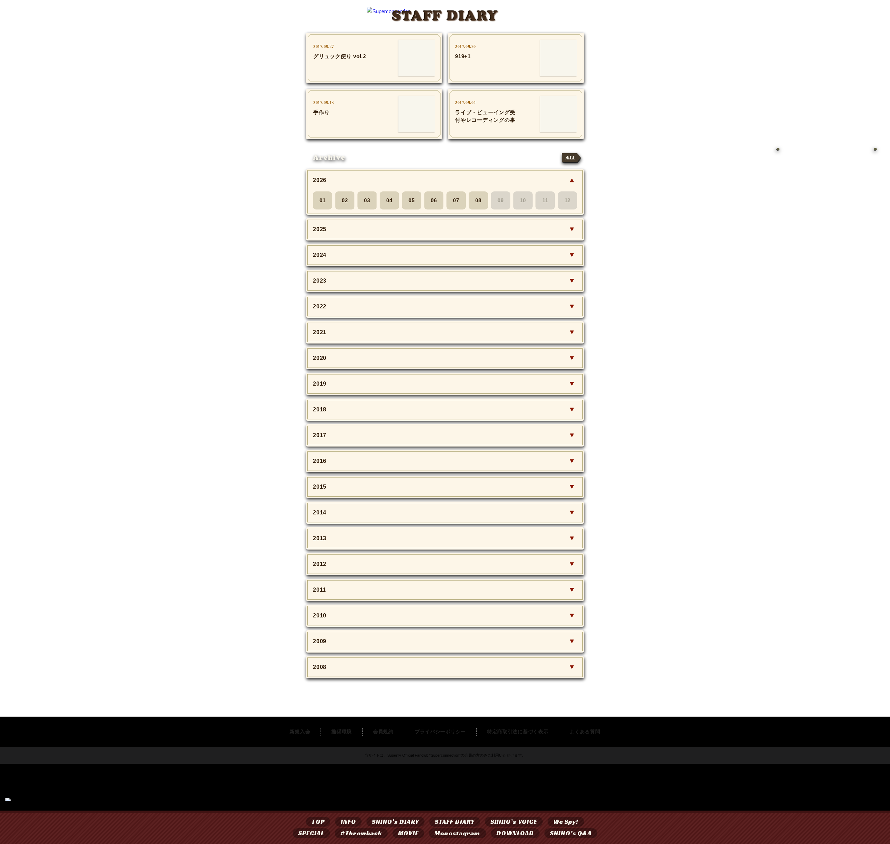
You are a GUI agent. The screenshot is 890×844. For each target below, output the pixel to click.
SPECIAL (311, 833)
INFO (348, 822)
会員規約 (383, 731)
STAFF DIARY (455, 822)
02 (345, 200)
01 (322, 200)
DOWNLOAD (515, 833)
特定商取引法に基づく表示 (517, 731)
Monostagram (457, 833)
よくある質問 (584, 731)
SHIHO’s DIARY (395, 822)
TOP (318, 822)
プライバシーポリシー (440, 731)
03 (367, 200)
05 (411, 200)
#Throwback (361, 833)
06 (434, 200)
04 (389, 200)
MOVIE (408, 833)
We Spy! (565, 822)
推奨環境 (341, 731)
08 (478, 200)
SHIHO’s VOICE (514, 822)
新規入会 (300, 731)
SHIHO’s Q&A (571, 833)
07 (456, 200)
